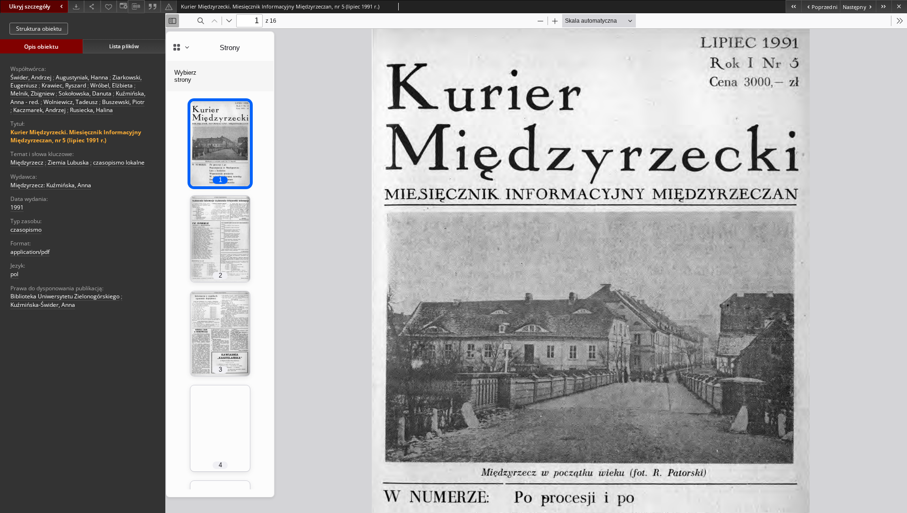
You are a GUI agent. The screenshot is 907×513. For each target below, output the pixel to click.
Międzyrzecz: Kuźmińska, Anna (50, 185)
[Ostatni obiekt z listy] (883, 6)
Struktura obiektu (38, 29)
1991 (17, 207)
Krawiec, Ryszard (64, 85)
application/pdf (30, 252)
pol (14, 274)
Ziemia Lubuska (68, 162)
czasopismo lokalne (119, 162)
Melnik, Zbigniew (32, 93)
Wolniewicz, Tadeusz (70, 102)
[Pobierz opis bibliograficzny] (136, 6)
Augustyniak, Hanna (82, 77)
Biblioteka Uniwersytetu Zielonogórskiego (65, 296)
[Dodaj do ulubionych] (109, 6)
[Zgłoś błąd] (169, 6)
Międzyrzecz (26, 162)
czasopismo (26, 230)
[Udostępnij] (92, 6)
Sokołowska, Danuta (85, 93)
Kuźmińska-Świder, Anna (42, 305)
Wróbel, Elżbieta (111, 85)
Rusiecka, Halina (91, 110)
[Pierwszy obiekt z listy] (793, 6)
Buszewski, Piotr (123, 102)
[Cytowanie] (153, 6)
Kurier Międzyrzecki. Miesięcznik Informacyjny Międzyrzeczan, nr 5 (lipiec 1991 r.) (75, 136)
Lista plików (124, 46)
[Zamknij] (899, 6)
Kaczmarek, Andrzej (39, 110)
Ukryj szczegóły (29, 6)
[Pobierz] (76, 6)
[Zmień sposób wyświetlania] (122, 6)
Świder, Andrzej (30, 77)
